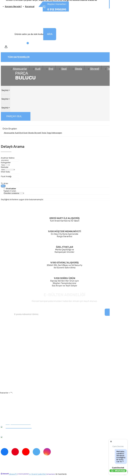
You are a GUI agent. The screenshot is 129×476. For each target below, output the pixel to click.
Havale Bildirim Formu (16, 418)
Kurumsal (29, 6)
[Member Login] (6, 47)
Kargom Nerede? (13, 6)
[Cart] (24, 47)
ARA (49, 34)
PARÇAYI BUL (14, 116)
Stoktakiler (11, 188)
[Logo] (16, 18)
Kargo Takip (10, 383)
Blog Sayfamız (12, 359)
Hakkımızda (10, 340)
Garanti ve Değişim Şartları (18, 409)
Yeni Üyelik (10, 373)
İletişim (8, 345)
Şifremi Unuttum (13, 378)
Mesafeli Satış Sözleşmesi (18, 404)
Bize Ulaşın (10, 388)
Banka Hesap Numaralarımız (19, 355)
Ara (3, 186)
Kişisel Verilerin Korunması (18, 414)
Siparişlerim (11, 350)
